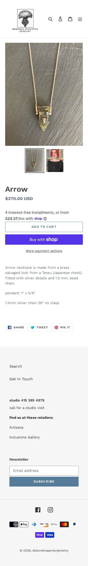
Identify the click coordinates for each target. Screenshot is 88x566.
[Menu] (80, 19)
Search (15, 366)
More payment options (44, 251)
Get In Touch (21, 379)
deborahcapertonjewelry (50, 550)
